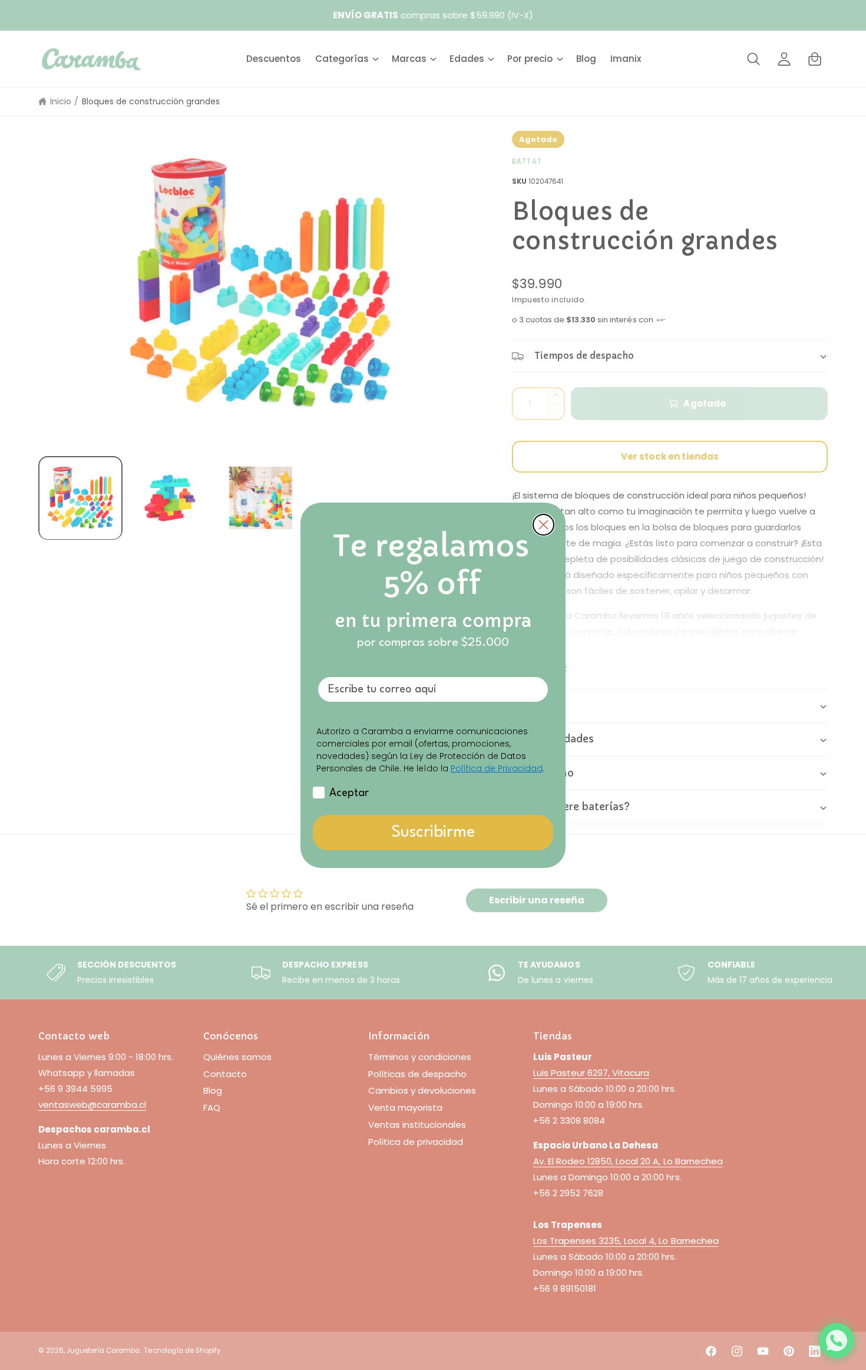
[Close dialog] (543, 524)
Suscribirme (433, 832)
